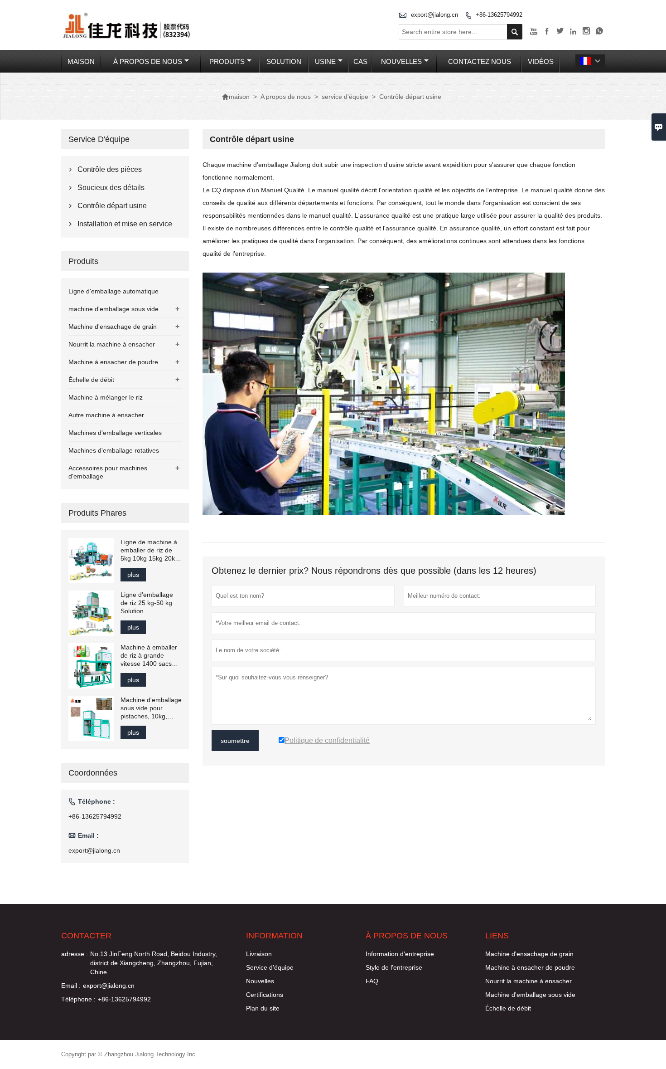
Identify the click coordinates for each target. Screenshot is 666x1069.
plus (133, 574)
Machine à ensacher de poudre (113, 362)
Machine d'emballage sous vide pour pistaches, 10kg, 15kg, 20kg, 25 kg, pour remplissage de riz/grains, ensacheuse (151, 708)
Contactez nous (479, 61)
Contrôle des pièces (109, 169)
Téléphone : (78, 999)
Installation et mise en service (124, 224)
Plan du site (263, 1008)
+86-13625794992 (499, 14)
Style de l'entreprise (394, 967)
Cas (360, 61)
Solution (283, 61)
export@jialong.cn (434, 14)
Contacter (86, 935)
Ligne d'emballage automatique (113, 291)
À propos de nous (147, 61)
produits (227, 61)
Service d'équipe (270, 967)
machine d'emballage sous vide (113, 308)
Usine (325, 61)
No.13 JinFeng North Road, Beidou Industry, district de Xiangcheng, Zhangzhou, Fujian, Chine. (153, 963)
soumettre (235, 740)
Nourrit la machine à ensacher (111, 344)
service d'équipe (345, 96)
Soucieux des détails (111, 187)
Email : (71, 985)
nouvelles (401, 61)
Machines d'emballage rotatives (113, 450)
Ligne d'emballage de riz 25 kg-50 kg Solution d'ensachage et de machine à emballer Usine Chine (149, 603)
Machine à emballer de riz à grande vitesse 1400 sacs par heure (149, 656)
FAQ (372, 981)
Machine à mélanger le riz (105, 397)
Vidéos (541, 61)
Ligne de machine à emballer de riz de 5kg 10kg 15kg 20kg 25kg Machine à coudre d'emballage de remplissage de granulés (150, 550)
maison (81, 61)
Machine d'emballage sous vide (530, 994)
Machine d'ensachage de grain (112, 326)
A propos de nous (286, 96)
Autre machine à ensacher (106, 415)
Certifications (264, 994)
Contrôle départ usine (112, 206)
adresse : (74, 953)
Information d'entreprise (400, 953)
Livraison (259, 953)
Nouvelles (260, 981)
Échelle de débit (91, 379)
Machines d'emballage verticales (115, 432)
